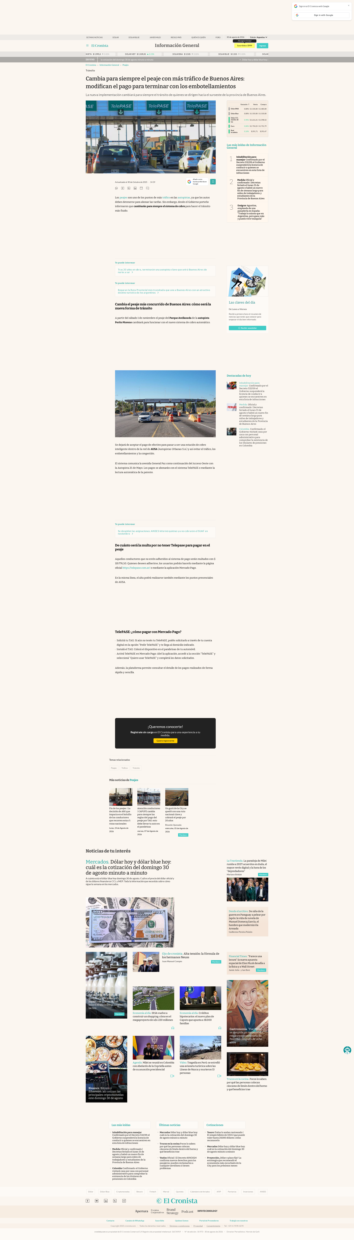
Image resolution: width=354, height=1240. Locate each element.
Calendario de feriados (200, 1192)
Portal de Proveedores (209, 1221)
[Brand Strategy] (173, 1211)
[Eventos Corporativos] (157, 1211)
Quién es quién (198, 37)
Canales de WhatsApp (134, 1221)
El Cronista (91, 65)
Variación (244, 104)
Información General (109, 65)
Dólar (116, 37)
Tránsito (136, 768)
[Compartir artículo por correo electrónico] (141, 188)
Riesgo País (176, 37)
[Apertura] (141, 1211)
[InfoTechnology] (207, 1212)
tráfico (166, 197)
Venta (255, 104)
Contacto (110, 1221)
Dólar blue (134, 37)
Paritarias (232, 1192)
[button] (347, 1050)
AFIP (219, 1192)
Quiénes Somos (181, 1221)
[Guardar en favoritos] (213, 181)
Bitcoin (139, 1192)
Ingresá (262, 46)
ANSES (263, 1192)
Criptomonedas (123, 1192)
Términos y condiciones (180, 1226)
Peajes (126, 65)
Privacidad (198, 1226)
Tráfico (125, 768)
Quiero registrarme (165, 741)
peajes (123, 197)
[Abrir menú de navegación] (87, 45)
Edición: (257, 37)
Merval (166, 1192)
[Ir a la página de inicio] (100, 45)
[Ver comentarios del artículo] (147, 188)
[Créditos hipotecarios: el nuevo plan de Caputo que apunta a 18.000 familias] (200, 998)
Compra (263, 104)
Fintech (153, 1192)
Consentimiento (213, 1226)
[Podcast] (187, 1211)
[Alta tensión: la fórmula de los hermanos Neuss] (146, 966)
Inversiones (248, 1192)
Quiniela (179, 1192)
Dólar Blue (104, 1192)
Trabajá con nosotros (239, 1221)
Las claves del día (242, 302)
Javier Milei (155, 37)
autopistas (184, 197)
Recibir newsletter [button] (249, 328)
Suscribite (159, 1221)
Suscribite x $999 (244, 45)
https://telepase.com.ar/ (136, 567)
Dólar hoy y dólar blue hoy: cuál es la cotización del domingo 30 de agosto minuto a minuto (192, 59)
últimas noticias (94, 37)
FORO (218, 37)
